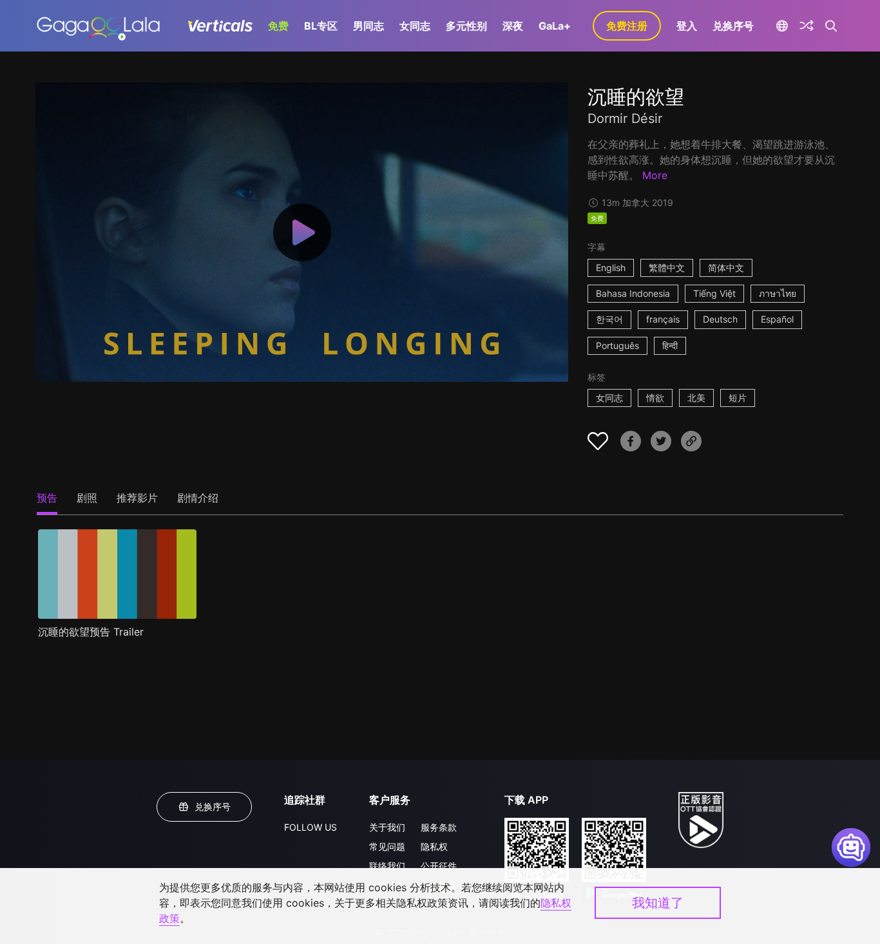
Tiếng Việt (714, 293)
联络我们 (387, 865)
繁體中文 (667, 267)
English (611, 267)
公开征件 (439, 865)
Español (777, 319)
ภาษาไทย (777, 293)
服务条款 (439, 827)
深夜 (512, 25)
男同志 (368, 25)
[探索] (806, 26)
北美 (696, 397)
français (663, 319)
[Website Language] (781, 26)
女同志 (414, 25)
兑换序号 (733, 25)
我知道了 (658, 903)
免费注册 (626, 25)
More (654, 175)
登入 (686, 25)
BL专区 (321, 25)
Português (617, 345)
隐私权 (434, 846)
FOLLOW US (310, 827)
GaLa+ (555, 25)
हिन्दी (670, 345)
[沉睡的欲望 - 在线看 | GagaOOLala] (98, 26)
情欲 (655, 397)
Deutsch (720, 319)
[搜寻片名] (831, 26)
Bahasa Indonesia (633, 293)
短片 (738, 397)
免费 (278, 25)
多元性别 (466, 25)
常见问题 (387, 846)
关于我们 (387, 827)
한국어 (609, 319)
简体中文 (726, 267)
